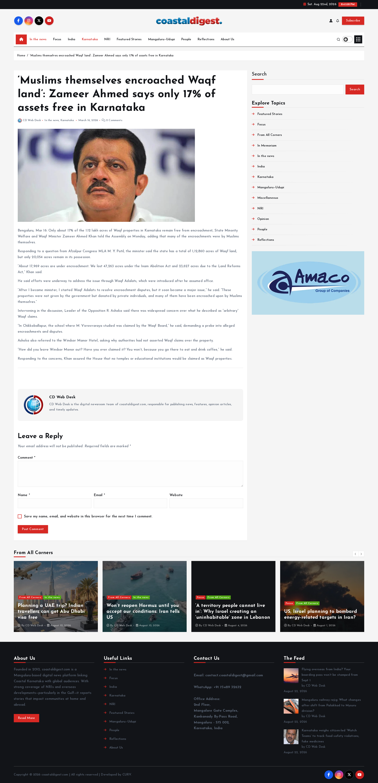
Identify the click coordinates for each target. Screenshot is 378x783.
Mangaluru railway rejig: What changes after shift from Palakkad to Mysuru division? (331, 705)
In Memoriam (267, 145)
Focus (57, 39)
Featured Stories (129, 39)
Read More (26, 718)
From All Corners (269, 135)
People (186, 39)
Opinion (263, 219)
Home (21, 55)
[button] (356, 554)
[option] (56, 596)
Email (99, 495)
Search (259, 74)
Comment (26, 457)
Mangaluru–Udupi (161, 39)
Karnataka (90, 39)
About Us (227, 39)
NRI (107, 39)
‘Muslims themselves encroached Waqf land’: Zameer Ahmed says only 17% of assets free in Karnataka (102, 55)
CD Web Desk (32, 120)
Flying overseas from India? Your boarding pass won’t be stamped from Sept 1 (330, 675)
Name (24, 495)
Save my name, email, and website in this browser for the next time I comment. (88, 516)
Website (176, 495)
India (71, 39)
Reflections (205, 39)
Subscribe (353, 20)
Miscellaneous (267, 198)
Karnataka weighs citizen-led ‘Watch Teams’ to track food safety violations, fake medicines (330, 736)
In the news (38, 39)
